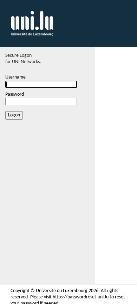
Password (14, 94)
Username (15, 77)
